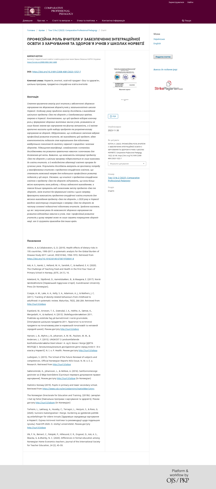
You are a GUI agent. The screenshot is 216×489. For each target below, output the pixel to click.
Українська (159, 39)
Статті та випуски (61, 20)
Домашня (27, 20)
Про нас (41, 20)
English (157, 43)
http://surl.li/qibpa (88, 350)
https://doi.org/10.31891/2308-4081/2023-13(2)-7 (56, 71)
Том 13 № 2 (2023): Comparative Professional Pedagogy (72, 30)
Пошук (187, 20)
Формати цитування (119, 163)
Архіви (42, 30)
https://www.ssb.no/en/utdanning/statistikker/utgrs (68, 388)
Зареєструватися (176, 2)
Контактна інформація (113, 20)
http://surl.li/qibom (45, 402)
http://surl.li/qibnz (69, 329)
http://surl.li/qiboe (66, 378)
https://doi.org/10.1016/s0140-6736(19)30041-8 (50, 258)
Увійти (190, 2)
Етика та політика (86, 20)
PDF (114, 116)
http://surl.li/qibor (62, 364)
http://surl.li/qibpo (36, 304)
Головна (31, 30)
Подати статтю (163, 56)
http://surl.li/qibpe (36, 427)
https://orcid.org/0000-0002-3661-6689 (42, 62)
